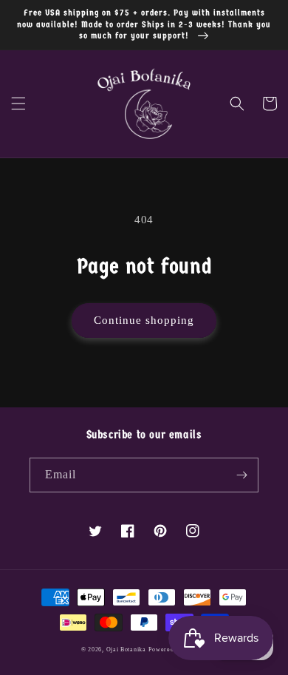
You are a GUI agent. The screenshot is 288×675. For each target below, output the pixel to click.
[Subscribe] (241, 475)
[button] (18, 103)
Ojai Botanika (126, 649)
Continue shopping (144, 320)
